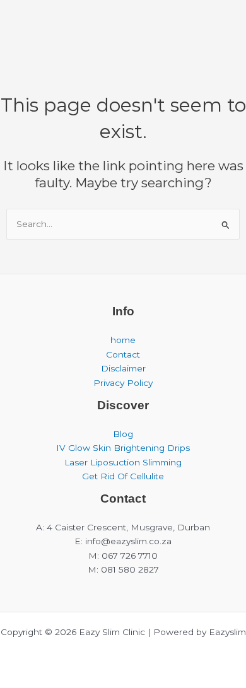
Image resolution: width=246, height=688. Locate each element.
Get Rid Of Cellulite (123, 476)
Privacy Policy (123, 383)
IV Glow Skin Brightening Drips (123, 448)
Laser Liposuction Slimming (123, 462)
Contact (123, 354)
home (123, 340)
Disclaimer (123, 368)
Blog (123, 434)
